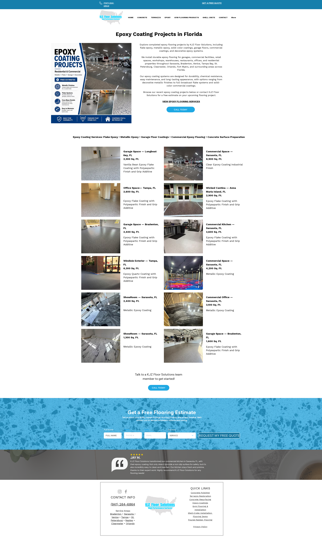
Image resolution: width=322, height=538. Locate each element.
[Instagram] (119, 491)
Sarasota (129, 514)
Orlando (130, 523)
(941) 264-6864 (123, 504)
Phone (126, 429)
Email (146, 429)
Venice (115, 517)
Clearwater (117, 523)
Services (172, 430)
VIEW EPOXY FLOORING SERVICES (181, 101)
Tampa (125, 517)
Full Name (108, 430)
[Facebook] (125, 491)
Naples (129, 520)
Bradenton (116, 514)
